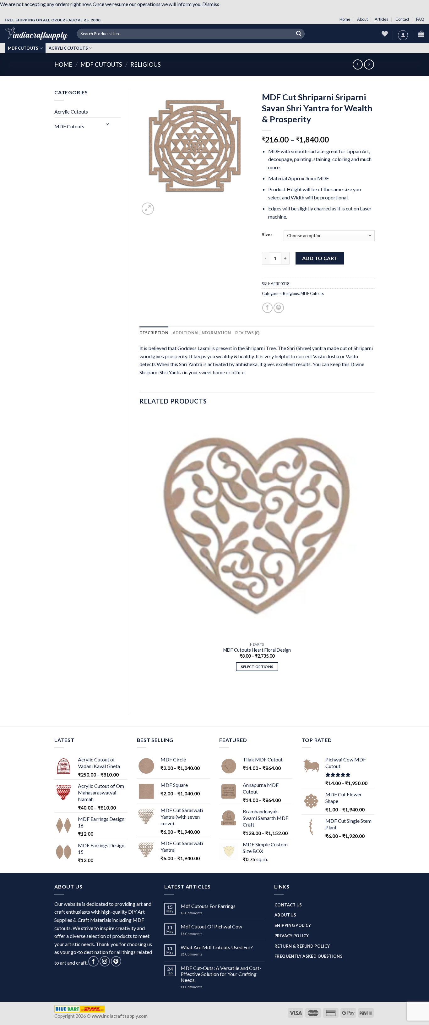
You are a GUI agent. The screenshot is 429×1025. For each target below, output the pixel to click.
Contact (402, 19)
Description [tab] (153, 332)
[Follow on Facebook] (93, 961)
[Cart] (421, 34)
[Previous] (142, 693)
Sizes (267, 235)
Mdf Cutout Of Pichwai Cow (211, 926)
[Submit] (299, 34)
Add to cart (320, 258)
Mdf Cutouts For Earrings (208, 906)
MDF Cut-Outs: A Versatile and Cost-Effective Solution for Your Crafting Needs (221, 974)
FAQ (420, 19)
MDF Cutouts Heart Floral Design (257, 650)
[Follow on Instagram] (105, 961)
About (362, 19)
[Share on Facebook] (267, 308)
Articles (381, 19)
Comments (192, 913)
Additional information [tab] (202, 332)
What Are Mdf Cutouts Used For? (217, 947)
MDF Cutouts (23, 48)
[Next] (163, 207)
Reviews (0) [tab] (247, 332)
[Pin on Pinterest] (279, 308)
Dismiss (210, 4)
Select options (257, 667)
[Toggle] (108, 124)
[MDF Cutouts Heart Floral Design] (257, 526)
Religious (145, 64)
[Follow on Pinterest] (116, 961)
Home (344, 19)
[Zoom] (148, 209)
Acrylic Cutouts (68, 48)
